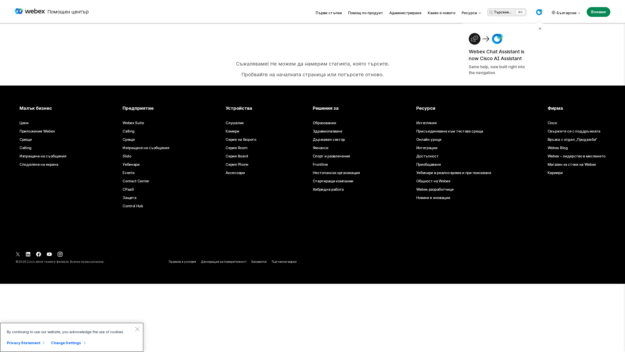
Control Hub (133, 206)
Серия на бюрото (241, 139)
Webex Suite (133, 123)
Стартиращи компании (333, 181)
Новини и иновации (433, 197)
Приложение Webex (37, 131)
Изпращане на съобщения (43, 156)
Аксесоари (235, 173)
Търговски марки (284, 262)
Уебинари (131, 164)
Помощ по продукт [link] (365, 13)
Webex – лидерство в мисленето (576, 156)
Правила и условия (182, 262)
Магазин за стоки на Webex (572, 164)
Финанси (320, 148)
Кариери (555, 173)
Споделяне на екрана (39, 164)
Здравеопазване (327, 131)
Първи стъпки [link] (329, 13)
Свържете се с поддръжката (574, 131)
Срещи (26, 139)
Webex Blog (558, 148)
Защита (129, 197)
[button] (539, 12)
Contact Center (136, 181)
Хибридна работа (328, 189)
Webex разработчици (435, 189)
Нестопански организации (336, 173)
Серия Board (237, 156)
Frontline (320, 164)
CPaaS (128, 189)
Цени (24, 123)
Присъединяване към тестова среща (449, 131)
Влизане (598, 12)
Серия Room (236, 148)
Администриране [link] (405, 13)
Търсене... (502, 12)
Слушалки (235, 123)
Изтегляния (426, 123)
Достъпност (427, 156)
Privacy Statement (23, 343)
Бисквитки (259, 262)
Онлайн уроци (428, 139)
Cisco (552, 123)
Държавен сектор (329, 139)
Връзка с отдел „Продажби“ (572, 139)
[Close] (137, 329)
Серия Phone (237, 164)
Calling (25, 148)
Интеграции (427, 148)
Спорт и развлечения (331, 156)
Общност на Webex (433, 181)
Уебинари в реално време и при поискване (453, 173)
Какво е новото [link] (441, 13)
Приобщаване (428, 164)
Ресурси (469, 13)
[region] (72, 337)
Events (128, 173)
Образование (324, 123)
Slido (127, 156)
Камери (232, 131)
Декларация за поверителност (224, 262)
